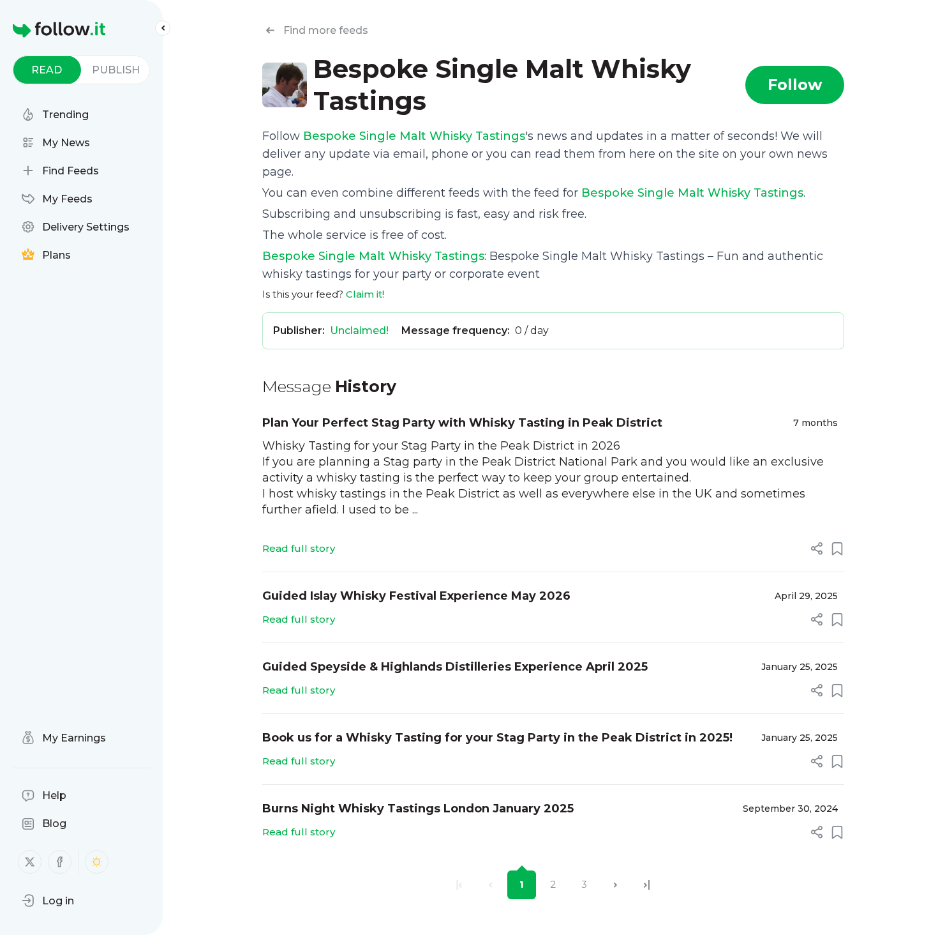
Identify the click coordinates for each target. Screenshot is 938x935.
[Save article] (837, 549)
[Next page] (615, 884)
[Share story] (817, 549)
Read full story (298, 548)
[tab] (47, 70)
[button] (48, 900)
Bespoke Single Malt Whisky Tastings (414, 136)
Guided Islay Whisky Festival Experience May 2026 (416, 596)
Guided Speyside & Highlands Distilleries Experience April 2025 (455, 667)
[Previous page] (490, 884)
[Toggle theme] (97, 862)
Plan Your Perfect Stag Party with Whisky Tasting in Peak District (462, 423)
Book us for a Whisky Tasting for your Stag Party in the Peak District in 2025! (497, 738)
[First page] (459, 884)
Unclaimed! (359, 330)
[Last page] (646, 884)
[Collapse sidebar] (162, 28)
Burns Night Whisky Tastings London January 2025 (418, 809)
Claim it (364, 294)
